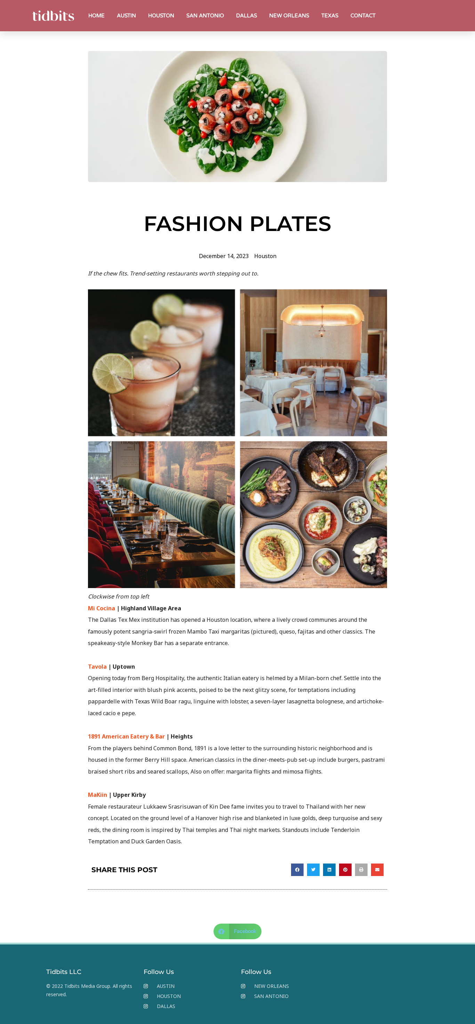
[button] (297, 870)
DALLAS (246, 16)
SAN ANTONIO (205, 16)
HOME (96, 16)
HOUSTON (161, 16)
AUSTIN (126, 16)
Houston (265, 256)
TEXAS (329, 16)
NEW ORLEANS (289, 16)
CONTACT (363, 16)
